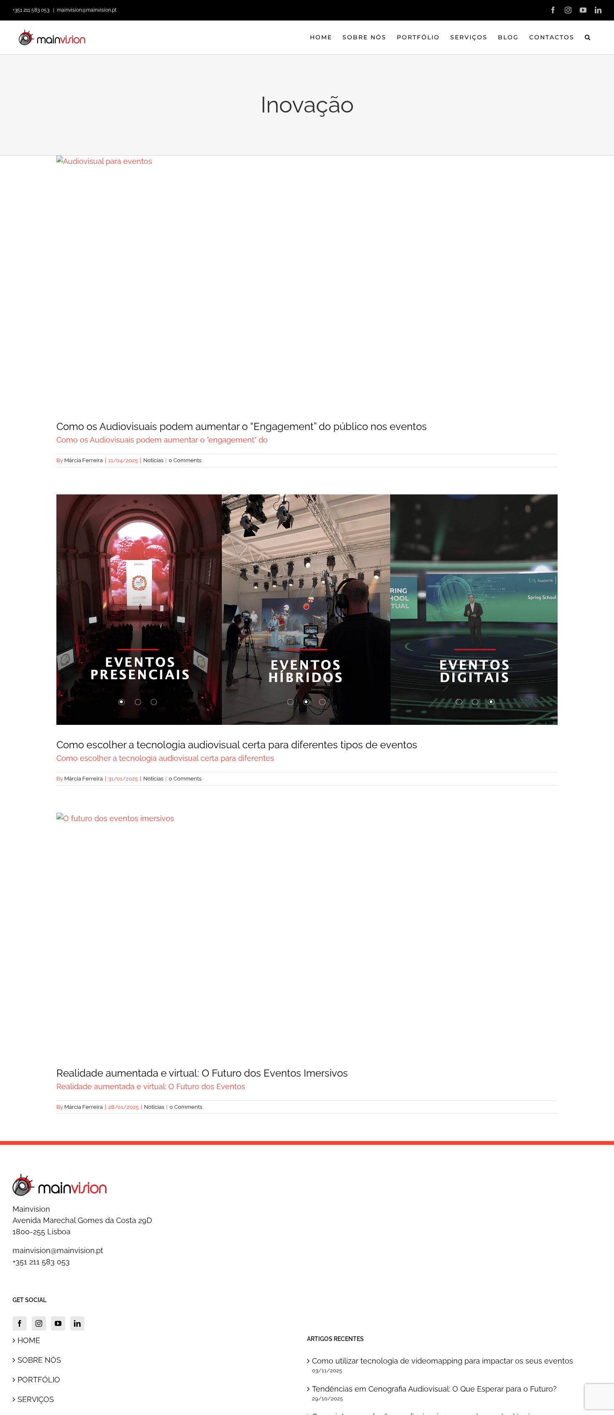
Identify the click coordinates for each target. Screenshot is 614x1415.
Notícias (307, 299)
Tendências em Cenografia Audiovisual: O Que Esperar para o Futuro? (434, 1388)
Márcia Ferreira (83, 460)
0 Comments (185, 460)
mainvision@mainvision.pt (87, 10)
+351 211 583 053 (41, 1261)
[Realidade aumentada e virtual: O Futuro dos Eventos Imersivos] (307, 933)
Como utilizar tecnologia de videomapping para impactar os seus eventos (442, 1360)
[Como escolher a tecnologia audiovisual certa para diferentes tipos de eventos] (307, 609)
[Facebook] (20, 1323)
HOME (29, 1340)
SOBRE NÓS (39, 1360)
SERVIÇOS (36, 1399)
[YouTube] (58, 1323)
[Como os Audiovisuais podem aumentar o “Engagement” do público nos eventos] (307, 281)
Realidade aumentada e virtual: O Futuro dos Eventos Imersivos (307, 918)
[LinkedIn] (77, 1323)
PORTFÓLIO (39, 1379)
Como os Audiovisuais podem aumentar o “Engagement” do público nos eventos (307, 266)
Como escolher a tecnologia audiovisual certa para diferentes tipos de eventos (307, 595)
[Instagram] (39, 1323)
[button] (588, 37)
